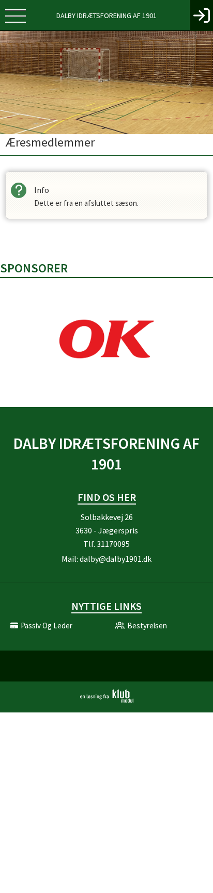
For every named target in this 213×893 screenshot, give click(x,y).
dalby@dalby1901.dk (115, 559)
